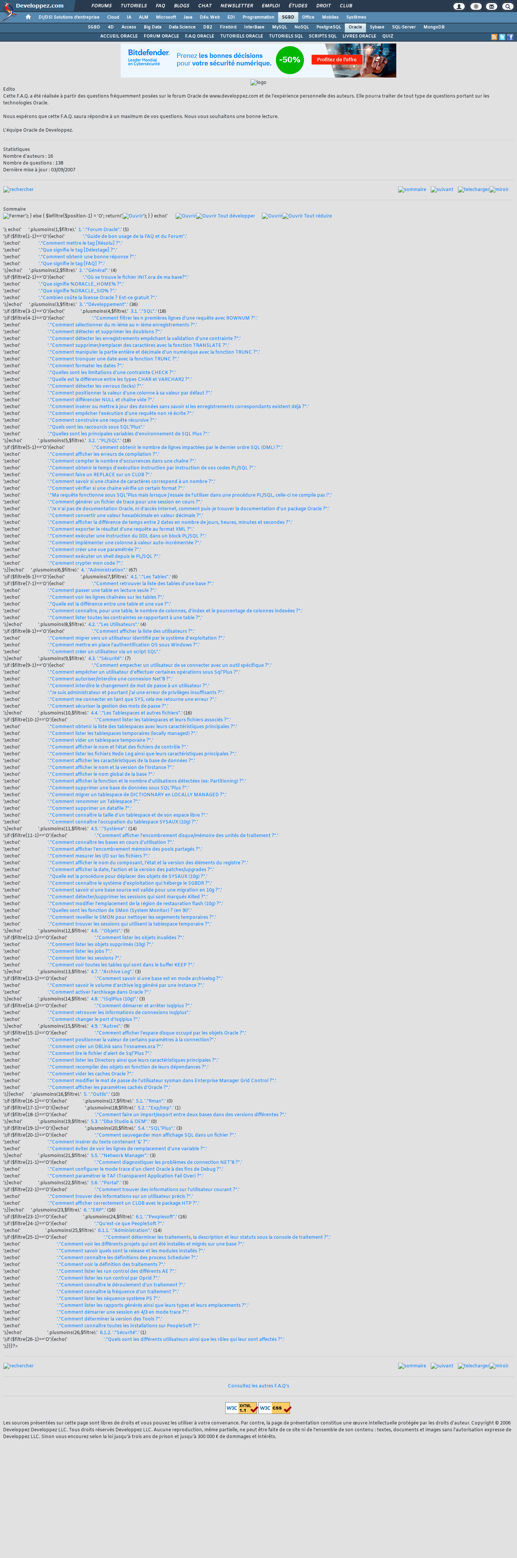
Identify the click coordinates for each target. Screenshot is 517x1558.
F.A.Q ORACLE (199, 36)
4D (111, 27)
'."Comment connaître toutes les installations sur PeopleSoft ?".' (128, 1326)
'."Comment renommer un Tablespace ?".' (94, 802)
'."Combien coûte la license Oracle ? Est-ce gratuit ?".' (98, 298)
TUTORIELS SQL (286, 36)
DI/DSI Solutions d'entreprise (69, 17)
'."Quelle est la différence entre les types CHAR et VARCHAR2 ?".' (120, 380)
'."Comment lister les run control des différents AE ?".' (116, 1272)
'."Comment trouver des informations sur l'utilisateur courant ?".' (167, 1190)
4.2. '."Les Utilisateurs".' (113, 625)
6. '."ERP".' (95, 1210)
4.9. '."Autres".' (107, 1027)
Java (188, 17)
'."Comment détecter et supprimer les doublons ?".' (105, 332)
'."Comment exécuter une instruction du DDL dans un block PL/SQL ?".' (127, 536)
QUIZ (387, 36)
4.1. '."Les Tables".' (151, 577)
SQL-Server (404, 27)
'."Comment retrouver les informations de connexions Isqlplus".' (119, 1013)
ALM (143, 17)
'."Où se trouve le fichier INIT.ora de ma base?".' (136, 278)
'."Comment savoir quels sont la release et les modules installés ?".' (131, 1251)
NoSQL (301, 27)
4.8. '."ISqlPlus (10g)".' (114, 999)
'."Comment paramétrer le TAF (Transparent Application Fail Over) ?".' (126, 1176)
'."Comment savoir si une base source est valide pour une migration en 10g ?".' (135, 890)
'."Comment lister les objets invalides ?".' (139, 938)
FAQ (160, 6)
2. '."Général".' (94, 271)
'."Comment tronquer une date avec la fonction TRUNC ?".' (113, 359)
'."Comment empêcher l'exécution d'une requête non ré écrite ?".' (121, 414)
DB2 (207, 27)
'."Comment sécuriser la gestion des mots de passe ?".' (108, 707)
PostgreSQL (328, 27)
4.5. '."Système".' (109, 829)
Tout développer (235, 216)
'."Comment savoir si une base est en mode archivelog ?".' (159, 979)
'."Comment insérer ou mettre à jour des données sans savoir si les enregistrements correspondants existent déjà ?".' (178, 407)
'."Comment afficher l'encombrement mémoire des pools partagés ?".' (125, 850)
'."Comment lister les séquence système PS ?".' (108, 1299)
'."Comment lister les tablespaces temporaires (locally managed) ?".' (123, 734)
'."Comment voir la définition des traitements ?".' (111, 1265)
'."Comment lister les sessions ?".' (84, 958)
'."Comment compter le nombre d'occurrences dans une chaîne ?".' (122, 461)
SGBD (288, 17)
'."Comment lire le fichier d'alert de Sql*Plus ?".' (100, 1054)
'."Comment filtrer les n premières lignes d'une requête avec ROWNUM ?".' (175, 318)
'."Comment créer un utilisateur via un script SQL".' (104, 652)
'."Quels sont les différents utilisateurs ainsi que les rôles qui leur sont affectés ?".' (194, 1340)
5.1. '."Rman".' (151, 1101)
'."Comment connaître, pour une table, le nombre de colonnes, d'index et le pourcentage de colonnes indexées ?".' (175, 611)
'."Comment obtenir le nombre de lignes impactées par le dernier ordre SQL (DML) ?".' (187, 448)
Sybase (377, 27)
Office (308, 17)
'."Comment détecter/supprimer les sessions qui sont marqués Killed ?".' (128, 897)
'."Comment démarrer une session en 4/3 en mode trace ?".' (123, 1312)
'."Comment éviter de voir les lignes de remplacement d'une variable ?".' (127, 1149)
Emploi (270, 6)
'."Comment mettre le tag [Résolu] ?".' (81, 244)
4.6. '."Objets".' (107, 931)
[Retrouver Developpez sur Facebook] (510, 37)
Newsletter (236, 6)
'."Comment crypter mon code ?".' (85, 564)
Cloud (113, 17)
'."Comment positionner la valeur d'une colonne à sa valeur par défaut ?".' (130, 393)
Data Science (182, 27)
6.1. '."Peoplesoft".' (156, 1217)
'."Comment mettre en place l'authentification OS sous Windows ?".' (124, 645)
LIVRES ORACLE (359, 36)
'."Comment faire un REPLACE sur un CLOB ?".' (100, 475)
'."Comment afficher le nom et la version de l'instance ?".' (111, 768)
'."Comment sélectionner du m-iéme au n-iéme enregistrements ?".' (122, 325)
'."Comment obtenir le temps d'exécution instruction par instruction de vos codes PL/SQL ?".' (152, 468)
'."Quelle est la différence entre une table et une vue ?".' (109, 604)
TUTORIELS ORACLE (241, 36)
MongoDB (434, 27)
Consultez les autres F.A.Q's (258, 1386)
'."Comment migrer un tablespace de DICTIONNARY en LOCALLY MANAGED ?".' (137, 795)
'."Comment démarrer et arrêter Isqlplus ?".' (143, 1006)
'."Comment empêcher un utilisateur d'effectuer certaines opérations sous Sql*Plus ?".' (144, 672)
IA (129, 17)
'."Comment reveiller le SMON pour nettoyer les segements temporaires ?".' (132, 918)
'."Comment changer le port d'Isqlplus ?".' (94, 1020)
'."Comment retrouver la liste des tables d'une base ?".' (153, 584)
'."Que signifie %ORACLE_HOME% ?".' (81, 284)
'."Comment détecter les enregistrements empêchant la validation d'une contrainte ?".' (144, 339)
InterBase (254, 27)
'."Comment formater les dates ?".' (86, 366)
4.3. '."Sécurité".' (106, 659)
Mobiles (330, 17)
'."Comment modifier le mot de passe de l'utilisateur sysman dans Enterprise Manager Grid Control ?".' (162, 1081)
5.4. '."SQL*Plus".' (156, 1129)
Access (128, 27)
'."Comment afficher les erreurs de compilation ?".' (103, 455)
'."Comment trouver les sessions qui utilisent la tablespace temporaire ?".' (130, 924)
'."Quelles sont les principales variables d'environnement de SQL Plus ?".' (129, 434)
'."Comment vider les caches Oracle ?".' (91, 1074)
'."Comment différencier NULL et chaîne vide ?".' (101, 400)
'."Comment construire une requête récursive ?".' (102, 421)
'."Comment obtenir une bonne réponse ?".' (87, 257)
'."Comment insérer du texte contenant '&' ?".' (99, 1142)
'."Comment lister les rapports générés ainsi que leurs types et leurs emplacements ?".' (153, 1306)
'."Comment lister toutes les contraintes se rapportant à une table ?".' (125, 618)
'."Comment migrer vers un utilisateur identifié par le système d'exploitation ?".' (136, 638)
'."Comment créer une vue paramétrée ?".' (94, 550)
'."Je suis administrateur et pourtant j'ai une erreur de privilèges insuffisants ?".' (136, 693)
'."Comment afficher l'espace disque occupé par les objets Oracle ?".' (170, 1033)
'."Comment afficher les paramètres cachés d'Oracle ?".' (109, 1088)
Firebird (228, 27)
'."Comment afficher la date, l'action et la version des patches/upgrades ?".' (131, 870)
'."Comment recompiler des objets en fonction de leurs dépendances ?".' (128, 1067)
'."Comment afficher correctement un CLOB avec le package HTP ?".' (123, 1204)
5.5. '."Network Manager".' (120, 1156)
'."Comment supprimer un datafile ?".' (90, 809)
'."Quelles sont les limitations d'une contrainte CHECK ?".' (112, 373)
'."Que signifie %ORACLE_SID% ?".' (78, 291)
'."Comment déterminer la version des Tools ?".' (109, 1319)
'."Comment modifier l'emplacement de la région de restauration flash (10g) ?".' (135, 904)
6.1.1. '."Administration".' (125, 1231)
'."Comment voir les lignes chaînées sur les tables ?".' (106, 598)
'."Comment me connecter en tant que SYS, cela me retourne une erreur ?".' (132, 700)
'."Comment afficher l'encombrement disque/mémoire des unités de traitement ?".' (187, 836)
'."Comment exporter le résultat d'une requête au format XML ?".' (121, 530)
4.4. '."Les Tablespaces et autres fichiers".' (136, 713)
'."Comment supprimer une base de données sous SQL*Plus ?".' (118, 788)
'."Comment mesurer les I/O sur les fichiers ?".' (99, 856)
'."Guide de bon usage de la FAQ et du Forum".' (135, 237)
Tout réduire (317, 216)
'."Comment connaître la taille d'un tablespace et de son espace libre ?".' (128, 815)
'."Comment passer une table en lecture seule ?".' (102, 591)
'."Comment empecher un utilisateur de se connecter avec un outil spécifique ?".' (182, 666)
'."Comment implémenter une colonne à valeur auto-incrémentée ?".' (124, 543)
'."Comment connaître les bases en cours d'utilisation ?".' (111, 843)
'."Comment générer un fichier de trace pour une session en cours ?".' (125, 502)
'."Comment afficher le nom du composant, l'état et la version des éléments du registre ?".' (148, 863)
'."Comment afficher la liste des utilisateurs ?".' (143, 632)
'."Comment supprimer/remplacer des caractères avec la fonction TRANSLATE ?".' (138, 346)
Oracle (355, 27)
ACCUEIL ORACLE (119, 36)
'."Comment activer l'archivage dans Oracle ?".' (99, 992)
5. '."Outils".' (97, 1095)
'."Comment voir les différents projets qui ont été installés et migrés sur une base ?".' (150, 1244)
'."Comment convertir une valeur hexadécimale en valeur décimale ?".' (125, 516)
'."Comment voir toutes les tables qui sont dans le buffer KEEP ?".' (121, 965)
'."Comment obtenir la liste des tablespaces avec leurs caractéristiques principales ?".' (142, 727)
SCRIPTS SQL (322, 36)
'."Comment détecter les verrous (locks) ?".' (95, 387)
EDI (231, 17)
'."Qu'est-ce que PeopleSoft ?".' (129, 1224)
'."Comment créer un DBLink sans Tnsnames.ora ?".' (105, 1047)
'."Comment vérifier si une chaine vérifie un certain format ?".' (116, 489)
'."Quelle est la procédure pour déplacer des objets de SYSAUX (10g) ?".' (127, 877)
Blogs (181, 6)
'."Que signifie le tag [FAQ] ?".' (72, 264)
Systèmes (356, 17)
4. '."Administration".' (104, 570)
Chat (204, 6)
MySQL (279, 27)
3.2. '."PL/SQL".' (104, 441)
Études (298, 6)
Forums (101, 6)
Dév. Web (210, 17)
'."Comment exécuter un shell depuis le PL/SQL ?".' (104, 557)
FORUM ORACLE (161, 36)
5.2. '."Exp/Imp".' (156, 1108)
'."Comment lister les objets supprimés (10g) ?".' (100, 945)
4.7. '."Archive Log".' (112, 972)
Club (345, 6)
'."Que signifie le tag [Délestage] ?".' (78, 250)
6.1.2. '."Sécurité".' (119, 1333)
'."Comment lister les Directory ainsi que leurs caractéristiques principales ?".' (133, 1061)
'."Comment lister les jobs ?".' (80, 952)
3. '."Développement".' (103, 305)
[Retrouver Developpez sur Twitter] (502, 37)
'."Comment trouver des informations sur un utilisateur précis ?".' (120, 1197)
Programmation (258, 17)
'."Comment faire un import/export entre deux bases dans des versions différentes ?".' (191, 1115)
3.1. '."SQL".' (144, 312)
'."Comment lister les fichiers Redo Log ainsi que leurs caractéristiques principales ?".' (142, 754)
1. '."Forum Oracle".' (100, 230)
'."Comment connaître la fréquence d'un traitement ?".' (118, 1292)
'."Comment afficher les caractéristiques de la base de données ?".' (121, 761)
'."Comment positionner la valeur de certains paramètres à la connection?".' (132, 1040)
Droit (323, 6)
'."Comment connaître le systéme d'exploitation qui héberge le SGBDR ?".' (130, 884)
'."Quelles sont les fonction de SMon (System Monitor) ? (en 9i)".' (120, 911)
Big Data (152, 27)
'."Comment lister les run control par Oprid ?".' (108, 1278)
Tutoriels (133, 6)
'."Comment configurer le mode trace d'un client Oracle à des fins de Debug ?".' (135, 1170)
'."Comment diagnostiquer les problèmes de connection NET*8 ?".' (168, 1163)
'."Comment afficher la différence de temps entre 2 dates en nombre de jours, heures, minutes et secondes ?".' (170, 523)
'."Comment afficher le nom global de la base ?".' (101, 775)
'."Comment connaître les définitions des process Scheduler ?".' (127, 1258)
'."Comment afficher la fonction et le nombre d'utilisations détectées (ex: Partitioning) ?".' (147, 781)
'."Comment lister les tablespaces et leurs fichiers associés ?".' (163, 720)
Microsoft (166, 17)
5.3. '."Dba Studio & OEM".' (120, 1122)
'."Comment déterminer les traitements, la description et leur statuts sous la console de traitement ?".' (217, 1238)
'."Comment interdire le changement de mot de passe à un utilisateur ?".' (128, 686)
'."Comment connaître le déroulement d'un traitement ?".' (121, 1285)
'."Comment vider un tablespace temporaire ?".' (100, 741)
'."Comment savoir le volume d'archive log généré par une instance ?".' (126, 986)
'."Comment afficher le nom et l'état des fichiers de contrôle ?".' (118, 747)
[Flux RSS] (494, 37)
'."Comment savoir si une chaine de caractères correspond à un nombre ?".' (131, 482)
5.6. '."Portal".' (106, 1183)
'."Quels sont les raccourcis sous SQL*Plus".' (96, 427)
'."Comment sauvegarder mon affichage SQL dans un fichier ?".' (165, 1135)
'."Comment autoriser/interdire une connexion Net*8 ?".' (110, 679)
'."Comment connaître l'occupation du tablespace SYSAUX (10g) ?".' (123, 822)
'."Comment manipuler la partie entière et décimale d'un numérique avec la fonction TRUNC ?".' (154, 353)
